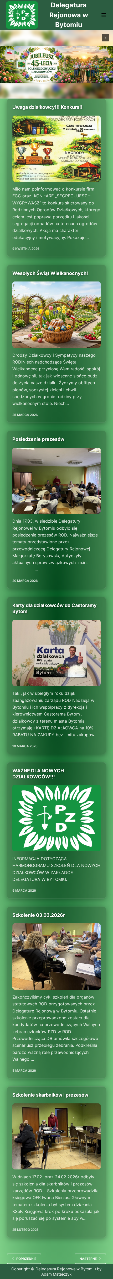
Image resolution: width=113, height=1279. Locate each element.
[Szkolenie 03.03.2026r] (56, 956)
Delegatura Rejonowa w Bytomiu (68, 15)
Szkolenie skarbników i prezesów (50, 1095)
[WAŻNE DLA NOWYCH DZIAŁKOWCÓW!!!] (56, 818)
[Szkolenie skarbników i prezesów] (56, 1136)
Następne (88, 1259)
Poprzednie (26, 1259)
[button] (105, 37)
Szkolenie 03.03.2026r (38, 915)
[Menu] (103, 15)
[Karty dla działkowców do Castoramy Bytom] (56, 653)
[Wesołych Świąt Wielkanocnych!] (56, 314)
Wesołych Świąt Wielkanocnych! (50, 273)
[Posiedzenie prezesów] (56, 481)
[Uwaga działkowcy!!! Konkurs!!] (56, 149)
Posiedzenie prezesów (38, 439)
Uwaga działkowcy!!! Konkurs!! (47, 107)
